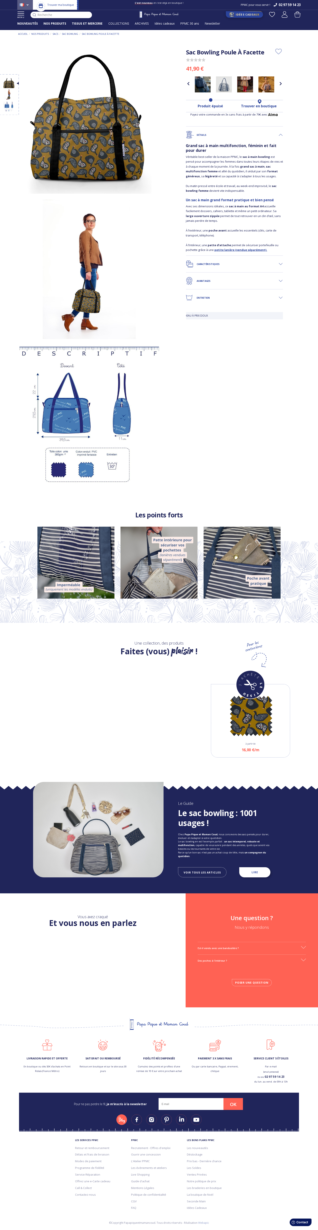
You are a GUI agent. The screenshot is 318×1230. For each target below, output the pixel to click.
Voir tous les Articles (202, 872)
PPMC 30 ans (189, 23)
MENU (20, 17)
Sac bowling (70, 33)
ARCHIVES (142, 23)
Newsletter (212, 23)
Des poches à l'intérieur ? (212, 960)
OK (233, 1104)
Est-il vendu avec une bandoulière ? (218, 948)
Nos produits (40, 33)
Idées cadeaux (164, 23)
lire (255, 872)
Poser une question (251, 982)
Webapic (203, 1223)
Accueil (23, 33)
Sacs (55, 33)
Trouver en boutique (259, 106)
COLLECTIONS (118, 23)
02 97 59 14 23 (274, 1077)
